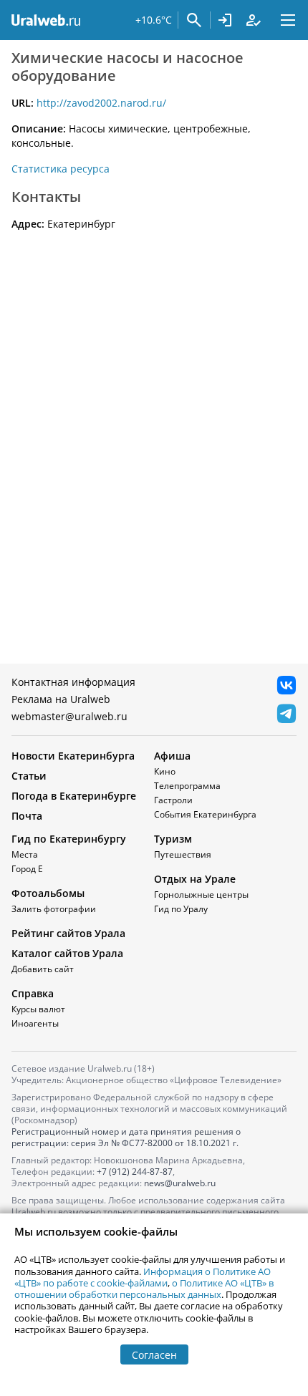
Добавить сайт (42, 969)
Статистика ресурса (60, 168)
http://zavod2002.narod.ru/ (101, 103)
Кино (164, 771)
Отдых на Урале (195, 879)
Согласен (154, 1355)
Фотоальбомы (48, 893)
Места (24, 854)
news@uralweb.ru (180, 1183)
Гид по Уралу (181, 909)
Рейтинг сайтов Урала (68, 933)
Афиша (172, 755)
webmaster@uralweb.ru (69, 716)
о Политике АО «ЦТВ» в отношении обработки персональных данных (144, 1288)
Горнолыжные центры (201, 894)
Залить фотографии (53, 909)
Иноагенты (35, 1023)
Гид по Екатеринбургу (68, 838)
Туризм (173, 838)
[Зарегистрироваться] (253, 20)
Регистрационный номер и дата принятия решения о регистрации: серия (126, 1137)
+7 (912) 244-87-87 (135, 1171)
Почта (26, 816)
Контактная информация (73, 682)
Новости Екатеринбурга (73, 755)
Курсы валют (38, 1009)
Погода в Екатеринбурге (73, 796)
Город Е (27, 869)
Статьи (29, 775)
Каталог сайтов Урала (67, 953)
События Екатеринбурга (205, 814)
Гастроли (173, 800)
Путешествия (182, 854)
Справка (32, 993)
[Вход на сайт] (225, 20)
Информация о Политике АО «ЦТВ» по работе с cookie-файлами (142, 1277)
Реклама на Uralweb (60, 699)
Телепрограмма (187, 786)
